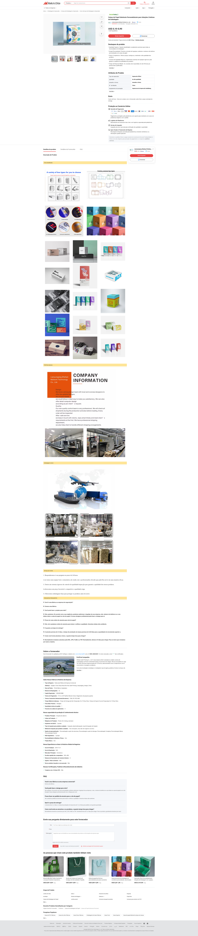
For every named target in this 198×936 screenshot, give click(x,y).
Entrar (153, 4)
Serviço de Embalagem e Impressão (69, 11)
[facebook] (144, 923)
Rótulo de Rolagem (75, 896)
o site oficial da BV (80, 654)
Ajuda (137, 8)
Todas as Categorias (50, 8)
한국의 (110, 926)
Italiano (97, 926)
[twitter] (147, 923)
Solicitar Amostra (139, 40)
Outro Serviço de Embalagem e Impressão (90, 11)
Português (92, 926)
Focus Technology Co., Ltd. (96, 929)
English (53, 926)
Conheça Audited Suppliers (119, 923)
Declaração (58, 923)
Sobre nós (52, 923)
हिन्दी (126, 926)
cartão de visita (47, 893)
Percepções (129, 923)
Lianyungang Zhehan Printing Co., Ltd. (121, 22)
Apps (143, 8)
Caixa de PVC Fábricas (50, 915)
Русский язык (104, 926)
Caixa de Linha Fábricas (64, 915)
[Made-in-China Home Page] (51, 3)
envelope (45, 896)
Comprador (127, 8)
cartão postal (74, 899)
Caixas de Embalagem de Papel (50, 899)
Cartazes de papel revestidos (106, 899)
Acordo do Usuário (67, 923)
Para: (50, 829)
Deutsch (86, 926)
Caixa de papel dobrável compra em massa (133, 915)
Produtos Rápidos (108, 923)
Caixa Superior (116, 915)
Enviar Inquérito (119, 36)
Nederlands (121, 926)
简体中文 (58, 926)
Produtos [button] (68, 3)
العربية (115, 926)
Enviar (55, 846)
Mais (44, 918)
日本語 (69, 926)
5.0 (137, 151)
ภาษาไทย (131, 926)
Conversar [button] (144, 36)
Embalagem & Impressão (54, 11)
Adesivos (101, 896)
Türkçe (137, 926)
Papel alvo (129, 896)
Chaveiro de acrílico (103, 893)
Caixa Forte (107, 915)
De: (51, 825)
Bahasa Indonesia (150, 926)
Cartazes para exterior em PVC (134, 899)
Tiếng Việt (142, 926)
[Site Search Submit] (133, 3)
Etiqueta (129, 893)
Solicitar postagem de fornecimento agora (92, 846)
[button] (128, 3)
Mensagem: (49, 833)
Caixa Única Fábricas (78, 915)
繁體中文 (64, 926)
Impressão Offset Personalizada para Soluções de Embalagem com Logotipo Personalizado (143, 880)
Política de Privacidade (77, 923)
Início (44, 11)
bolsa (72, 893)
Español (80, 926)
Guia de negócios (137, 923)
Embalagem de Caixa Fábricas (94, 915)
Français (75, 926)
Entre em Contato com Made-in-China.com (93, 923)
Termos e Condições (149, 930)
